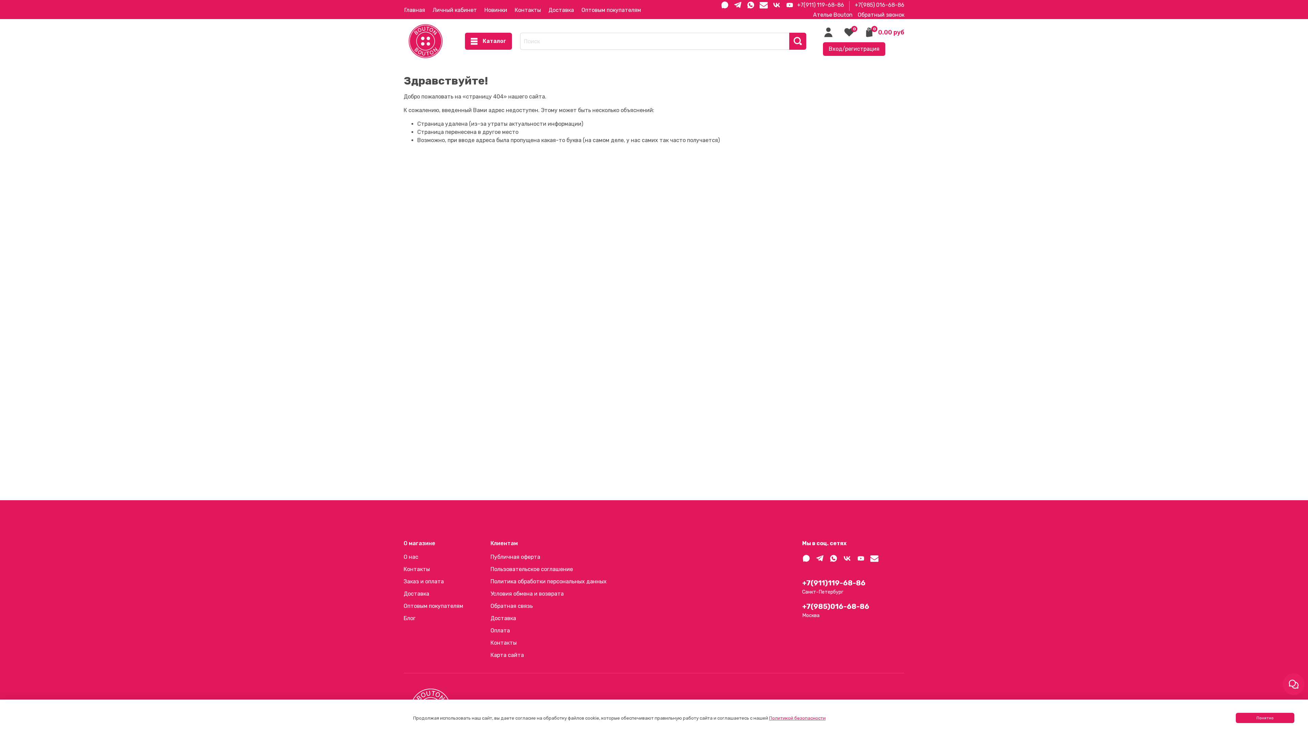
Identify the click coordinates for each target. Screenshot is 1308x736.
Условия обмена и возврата (527, 594)
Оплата (500, 630)
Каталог (494, 41)
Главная (414, 10)
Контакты (528, 10)
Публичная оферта (515, 557)
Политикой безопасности (797, 718)
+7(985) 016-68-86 (879, 5)
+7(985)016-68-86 (835, 606)
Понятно (1265, 718)
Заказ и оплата (424, 581)
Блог (410, 618)
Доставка (561, 10)
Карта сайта (507, 655)
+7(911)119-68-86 (834, 583)
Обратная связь (511, 606)
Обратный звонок (881, 15)
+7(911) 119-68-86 (820, 5)
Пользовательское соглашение (531, 569)
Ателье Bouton (833, 15)
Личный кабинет (455, 10)
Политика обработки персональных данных (548, 581)
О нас (411, 557)
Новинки (495, 10)
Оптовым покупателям (611, 10)
